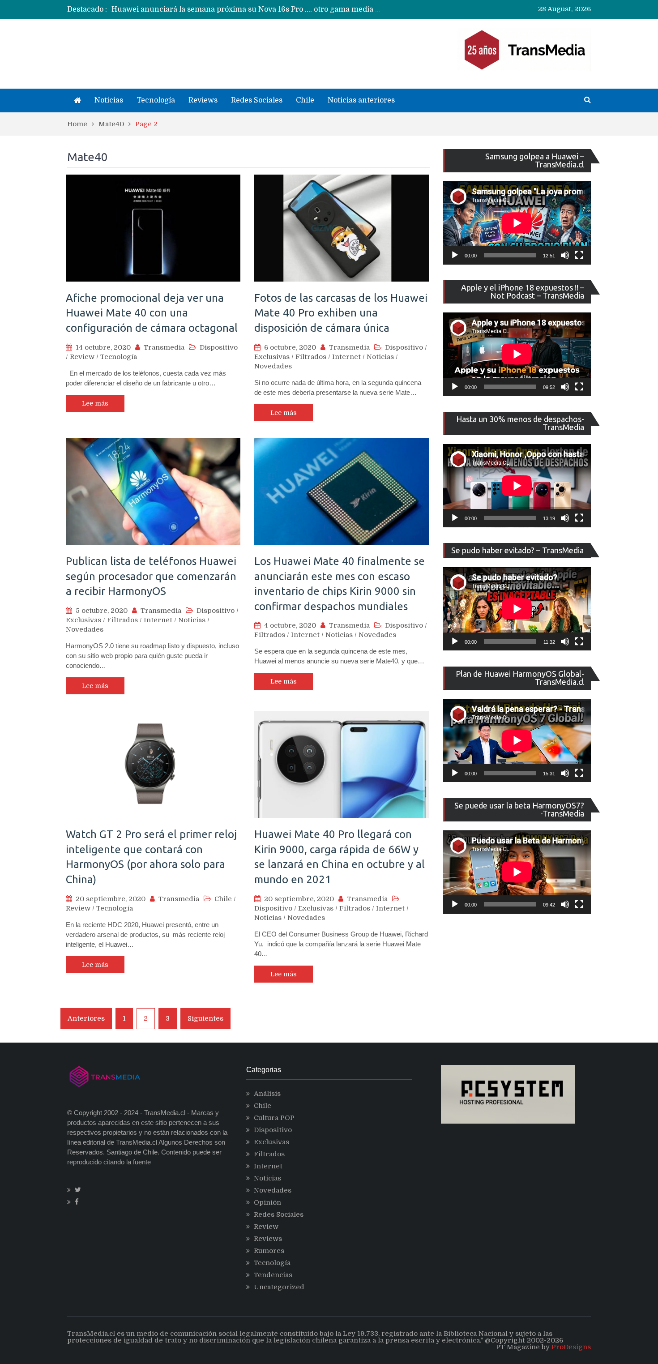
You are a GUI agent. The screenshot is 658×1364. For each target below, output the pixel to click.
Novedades (273, 366)
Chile (305, 100)
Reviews (203, 100)
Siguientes (205, 1018)
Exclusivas (272, 357)
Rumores (269, 1251)
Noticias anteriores (361, 100)
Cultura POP (274, 1118)
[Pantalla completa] (579, 255)
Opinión (267, 1202)
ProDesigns (571, 1347)
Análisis (267, 1094)
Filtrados (310, 357)
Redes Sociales (256, 100)
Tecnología (156, 100)
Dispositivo (219, 347)
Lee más (95, 403)
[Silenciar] (564, 255)
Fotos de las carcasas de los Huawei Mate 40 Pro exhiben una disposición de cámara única (340, 313)
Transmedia (164, 347)
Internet (346, 357)
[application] (517, 223)
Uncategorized (279, 1287)
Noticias (108, 100)
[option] (246, 9)
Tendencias (273, 1275)
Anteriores (86, 1018)
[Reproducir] (454, 255)
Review (82, 357)
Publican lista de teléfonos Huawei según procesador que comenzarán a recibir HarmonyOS (151, 576)
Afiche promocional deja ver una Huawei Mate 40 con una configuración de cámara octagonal (152, 313)
